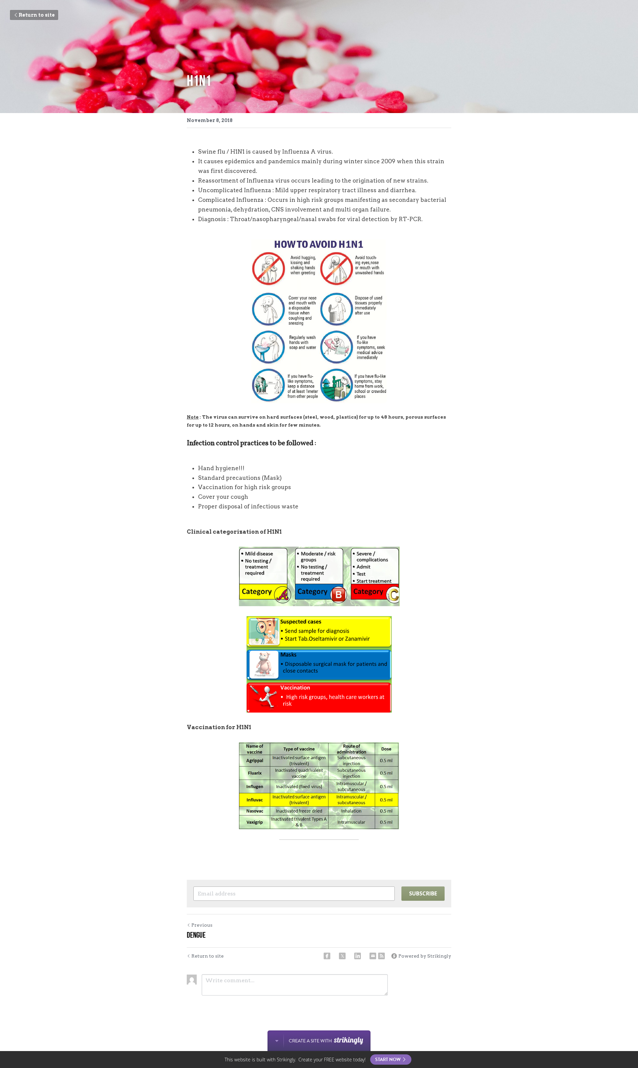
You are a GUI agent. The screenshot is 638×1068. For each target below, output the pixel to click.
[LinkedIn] (357, 956)
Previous (201, 925)
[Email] (373, 956)
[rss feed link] (381, 956)
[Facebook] (327, 956)
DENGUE (196, 935)
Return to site (37, 15)
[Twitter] (342, 956)
